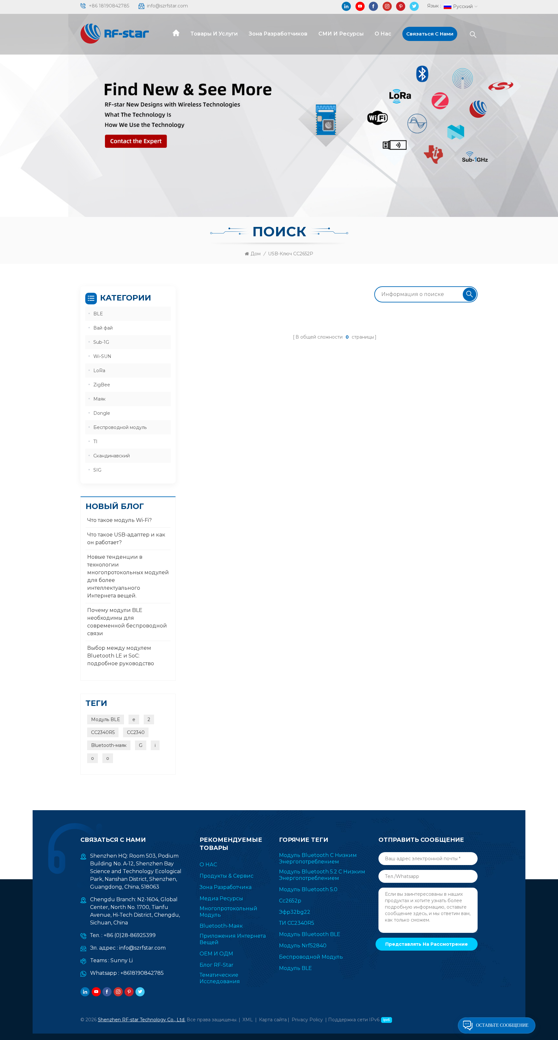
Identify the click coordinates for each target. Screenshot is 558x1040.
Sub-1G (101, 342)
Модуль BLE (105, 719)
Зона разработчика (226, 887)
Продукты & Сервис (226, 876)
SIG (97, 470)
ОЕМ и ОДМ (216, 954)
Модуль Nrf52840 (302, 946)
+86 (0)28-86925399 (130, 935)
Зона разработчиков (278, 34)
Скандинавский (111, 456)
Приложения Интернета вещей (233, 939)
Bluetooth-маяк (109, 745)
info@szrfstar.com (167, 6)
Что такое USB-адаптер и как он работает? (126, 538)
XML (248, 1020)
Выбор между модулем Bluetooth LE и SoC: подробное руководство (120, 656)
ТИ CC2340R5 (296, 923)
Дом (256, 254)
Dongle (101, 413)
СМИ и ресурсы (341, 34)
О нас (383, 34)
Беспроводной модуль (120, 427)
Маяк (99, 399)
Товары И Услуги (214, 34)
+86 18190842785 (109, 6)
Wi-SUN (102, 356)
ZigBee (101, 385)
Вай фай (103, 328)
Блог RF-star (216, 965)
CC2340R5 (103, 732)
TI (95, 441)
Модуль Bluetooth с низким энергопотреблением (318, 858)
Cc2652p (290, 901)
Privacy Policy (307, 1020)
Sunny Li (121, 960)
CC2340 (136, 732)
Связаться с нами (429, 34)
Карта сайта (273, 1020)
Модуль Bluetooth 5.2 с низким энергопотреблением (322, 875)
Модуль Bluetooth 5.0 (308, 889)
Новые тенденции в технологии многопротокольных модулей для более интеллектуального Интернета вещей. (128, 576)
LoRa (99, 370)
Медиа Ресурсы (221, 898)
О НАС (208, 865)
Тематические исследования (220, 978)
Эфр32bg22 (294, 912)
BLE (98, 314)
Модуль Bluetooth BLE (309, 934)
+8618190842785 (142, 973)
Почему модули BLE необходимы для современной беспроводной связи (127, 622)
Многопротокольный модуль (228, 911)
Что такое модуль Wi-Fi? (119, 520)
